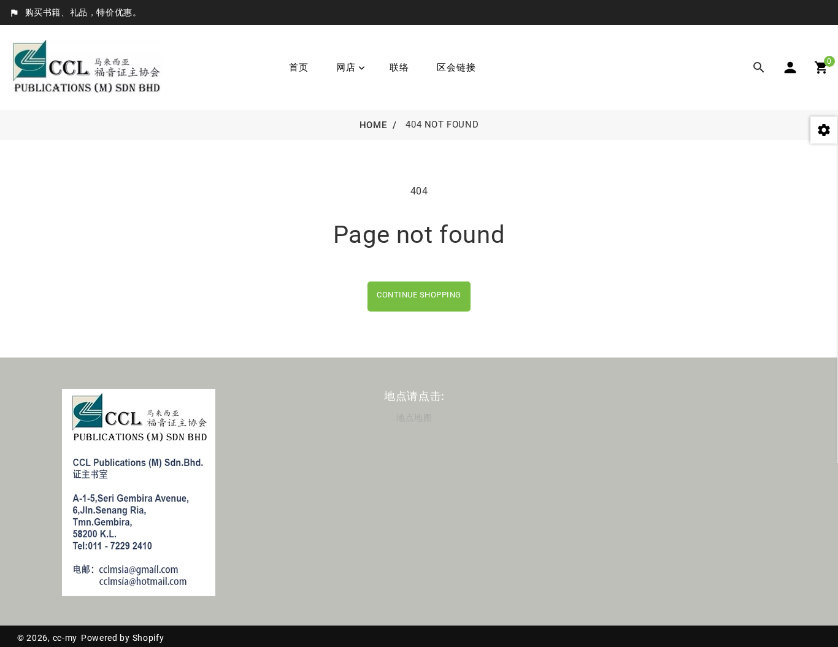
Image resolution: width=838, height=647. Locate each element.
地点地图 (414, 418)
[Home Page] (86, 66)
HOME (372, 125)
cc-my (65, 638)
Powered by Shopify (122, 638)
